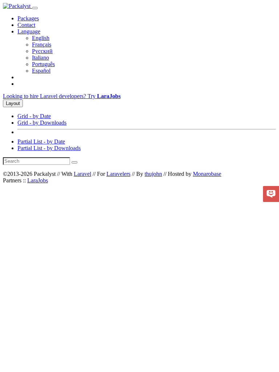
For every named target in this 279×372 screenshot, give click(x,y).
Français (41, 44)
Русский (42, 51)
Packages (28, 18)
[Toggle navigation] (35, 8)
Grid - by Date (34, 116)
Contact (26, 25)
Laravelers (118, 174)
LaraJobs (37, 180)
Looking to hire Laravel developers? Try (62, 96)
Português (43, 64)
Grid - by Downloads (41, 123)
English (40, 38)
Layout (13, 103)
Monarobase (207, 174)
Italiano (40, 57)
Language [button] (28, 31)
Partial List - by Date (41, 141)
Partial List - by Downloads (49, 148)
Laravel (82, 174)
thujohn (153, 174)
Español (41, 71)
